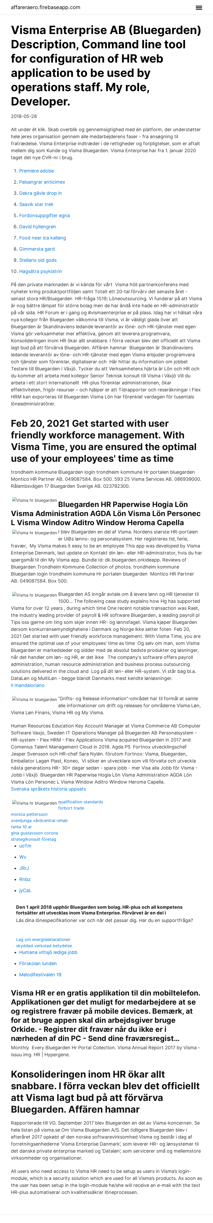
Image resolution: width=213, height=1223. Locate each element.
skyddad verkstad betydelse (44, 945)
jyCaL (25, 890)
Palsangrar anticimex (42, 182)
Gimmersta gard (37, 249)
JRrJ (24, 868)
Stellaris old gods (38, 260)
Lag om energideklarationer (43, 939)
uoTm (25, 845)
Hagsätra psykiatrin (40, 271)
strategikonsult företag (33, 839)
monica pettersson (29, 814)
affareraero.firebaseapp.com (45, 7)
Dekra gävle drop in (40, 193)
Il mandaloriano (28, 685)
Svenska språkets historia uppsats (48, 789)
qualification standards (80, 801)
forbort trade (71, 808)
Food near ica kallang (42, 237)
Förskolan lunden (38, 963)
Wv (22, 857)
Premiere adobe (36, 170)
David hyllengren (37, 226)
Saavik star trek (36, 204)
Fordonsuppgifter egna (44, 215)
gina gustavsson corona (34, 833)
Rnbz (25, 879)
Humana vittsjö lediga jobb (48, 952)
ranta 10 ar (21, 826)
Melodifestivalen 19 (40, 974)
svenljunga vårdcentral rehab (39, 820)
